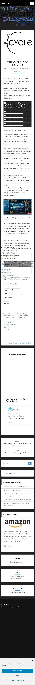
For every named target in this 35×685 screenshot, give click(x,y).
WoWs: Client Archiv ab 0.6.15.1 (22, 487)
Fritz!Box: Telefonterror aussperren (20, 499)
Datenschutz (5, 607)
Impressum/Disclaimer (17, 607)
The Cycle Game (27, 343)
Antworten (11, 423)
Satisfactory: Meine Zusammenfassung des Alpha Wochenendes (17, 444)
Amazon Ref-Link (24, 534)
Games (6, 341)
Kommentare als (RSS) (17, 578)
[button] (32, 660)
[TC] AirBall (16, 410)
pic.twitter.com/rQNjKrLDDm (9, 278)
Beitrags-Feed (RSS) (17, 576)
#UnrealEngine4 (5, 269)
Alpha (10, 343)
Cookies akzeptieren (17, 670)
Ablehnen (17, 675)
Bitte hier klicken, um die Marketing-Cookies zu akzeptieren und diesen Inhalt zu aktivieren (18, 264)
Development (17, 343)
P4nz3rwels (11, 68)
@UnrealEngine (5, 272)
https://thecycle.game (20, 279)
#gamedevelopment (7, 275)
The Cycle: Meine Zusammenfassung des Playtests (10, 324)
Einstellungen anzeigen (17, 680)
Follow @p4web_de (9, 473)
